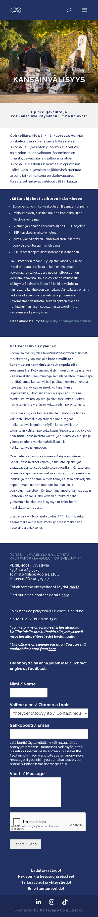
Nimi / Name (23, 684)
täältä (74, 587)
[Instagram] (51, 902)
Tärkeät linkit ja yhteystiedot (46, 882)
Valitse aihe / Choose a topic (41, 704)
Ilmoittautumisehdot (46, 888)
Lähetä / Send (25, 844)
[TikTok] (65, 902)
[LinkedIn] (38, 902)
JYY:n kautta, (66, 516)
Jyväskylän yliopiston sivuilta (68, 321)
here (65, 595)
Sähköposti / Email (29, 725)
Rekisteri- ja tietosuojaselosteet (46, 876)
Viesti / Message (28, 773)
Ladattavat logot (46, 870)
